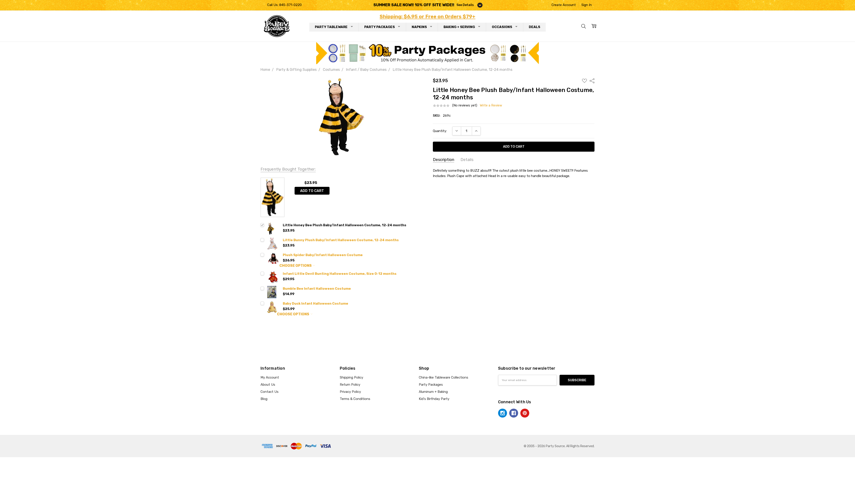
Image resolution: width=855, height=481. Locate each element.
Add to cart (312, 191)
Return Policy (350, 385)
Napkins (419, 27)
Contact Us (270, 392)
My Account (270, 377)
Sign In (586, 5)
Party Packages (379, 27)
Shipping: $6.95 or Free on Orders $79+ (427, 17)
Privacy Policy (350, 392)
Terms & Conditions (355, 399)
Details (466, 159)
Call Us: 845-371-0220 (284, 5)
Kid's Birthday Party (434, 399)
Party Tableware (331, 27)
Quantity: (440, 131)
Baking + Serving (459, 27)
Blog (264, 399)
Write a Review (491, 105)
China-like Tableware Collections (443, 377)
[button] (427, 53)
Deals (534, 27)
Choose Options (295, 265)
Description (443, 159)
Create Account (564, 5)
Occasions (502, 27)
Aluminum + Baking (433, 392)
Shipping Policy (351, 377)
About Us (268, 385)
